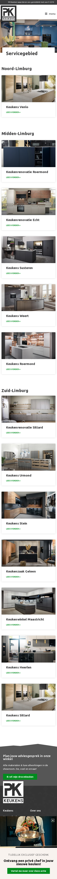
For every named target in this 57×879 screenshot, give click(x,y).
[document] (28, 439)
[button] (53, 820)
